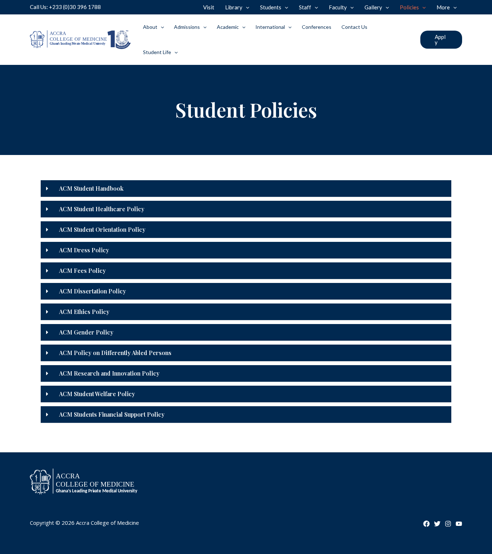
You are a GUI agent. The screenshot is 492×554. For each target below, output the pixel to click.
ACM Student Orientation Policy (102, 229)
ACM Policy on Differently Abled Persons (115, 352)
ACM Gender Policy (86, 332)
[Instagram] (448, 523)
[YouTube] (459, 523)
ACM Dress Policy (84, 250)
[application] (245, 7)
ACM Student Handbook (91, 188)
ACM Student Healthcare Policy (101, 209)
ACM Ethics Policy (84, 311)
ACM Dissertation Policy (92, 291)
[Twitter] (437, 523)
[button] (441, 40)
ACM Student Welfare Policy (97, 394)
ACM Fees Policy (82, 270)
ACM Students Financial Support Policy (112, 414)
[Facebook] (426, 523)
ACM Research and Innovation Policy (109, 373)
